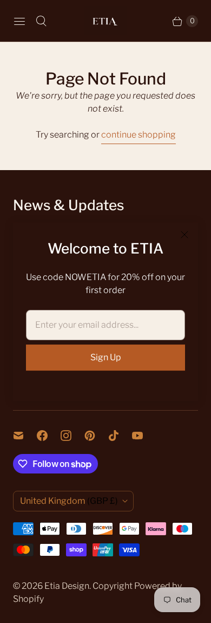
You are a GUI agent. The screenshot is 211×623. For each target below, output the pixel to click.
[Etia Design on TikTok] (120, 435)
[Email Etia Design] (25, 435)
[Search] (41, 21)
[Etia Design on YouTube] (144, 435)
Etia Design (66, 586)
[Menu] (19, 21)
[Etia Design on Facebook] (49, 435)
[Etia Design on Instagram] (72, 435)
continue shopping (138, 134)
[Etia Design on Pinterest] (96, 435)
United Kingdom (69, 501)
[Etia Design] (105, 21)
